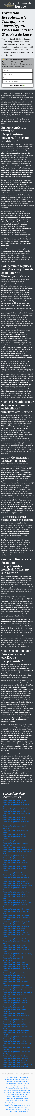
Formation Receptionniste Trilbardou (15, 939)
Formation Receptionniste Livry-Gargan (16, 883)
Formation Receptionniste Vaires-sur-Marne (17, 1022)
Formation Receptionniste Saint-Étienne (17, 1105)
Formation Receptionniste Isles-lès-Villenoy (17, 954)
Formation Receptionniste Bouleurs (14, 817)
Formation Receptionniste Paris (17, 1077)
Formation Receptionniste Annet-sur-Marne (17, 1037)
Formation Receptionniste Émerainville (16, 926)
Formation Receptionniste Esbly (13, 979)
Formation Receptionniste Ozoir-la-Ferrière (17, 858)
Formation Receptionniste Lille (17, 1096)
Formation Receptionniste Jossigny (15, 1013)
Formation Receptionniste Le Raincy (15, 811)
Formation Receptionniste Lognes (14, 956)
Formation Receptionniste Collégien (15, 998)
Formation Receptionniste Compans (15, 856)
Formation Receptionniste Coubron (14, 924)
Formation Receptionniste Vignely (14, 962)
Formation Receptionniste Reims (17, 1101)
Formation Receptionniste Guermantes (16, 1030)
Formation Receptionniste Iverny (14, 834)
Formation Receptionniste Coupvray (15, 1000)
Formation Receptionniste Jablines (14, 1024)
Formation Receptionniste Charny (14, 928)
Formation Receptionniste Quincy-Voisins (17, 892)
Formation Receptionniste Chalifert (14, 1041)
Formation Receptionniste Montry (14, 975)
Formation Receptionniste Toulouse (17, 1084)
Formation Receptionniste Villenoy (14, 875)
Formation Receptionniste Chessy (14, 1039)
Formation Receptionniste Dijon (17, 1111)
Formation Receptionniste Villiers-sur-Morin (17, 849)
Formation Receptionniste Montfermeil (16, 915)
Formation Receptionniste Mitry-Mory (15, 866)
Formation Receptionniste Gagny (14, 860)
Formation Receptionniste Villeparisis (15, 964)
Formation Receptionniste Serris (13, 1007)
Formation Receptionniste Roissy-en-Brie (16, 922)
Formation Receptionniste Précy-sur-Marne (17, 988)
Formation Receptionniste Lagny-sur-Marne (17, 1064)
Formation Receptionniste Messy (14, 945)
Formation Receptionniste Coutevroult (16, 932)
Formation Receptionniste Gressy (14, 930)
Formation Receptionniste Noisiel (14, 990)
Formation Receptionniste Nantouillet (15, 881)
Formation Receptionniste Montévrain (15, 1056)
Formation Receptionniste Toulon (17, 1107)
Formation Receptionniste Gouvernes (15, 1060)
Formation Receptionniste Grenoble (17, 1109)
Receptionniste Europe (20, 4)
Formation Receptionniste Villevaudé (15, 1003)
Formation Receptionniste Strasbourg (17, 1090)
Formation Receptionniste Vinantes (14, 800)
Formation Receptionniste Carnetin (14, 1062)
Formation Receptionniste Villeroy (14, 900)
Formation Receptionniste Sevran (14, 819)
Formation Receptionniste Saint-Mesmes (16, 909)
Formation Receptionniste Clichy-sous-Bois (17, 885)
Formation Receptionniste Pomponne (15, 1058)
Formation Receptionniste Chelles (14, 973)
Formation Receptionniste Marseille (17, 1079)
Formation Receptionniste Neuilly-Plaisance (17, 809)
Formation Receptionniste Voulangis (15, 847)
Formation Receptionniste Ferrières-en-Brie (17, 992)
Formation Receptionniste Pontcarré (15, 947)
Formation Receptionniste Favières (14, 841)
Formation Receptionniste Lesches (14, 1020)
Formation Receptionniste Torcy (13, 1005)
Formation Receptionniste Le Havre (17, 1103)
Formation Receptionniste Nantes (17, 1088)
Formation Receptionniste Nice (17, 1086)
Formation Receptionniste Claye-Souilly (16, 986)
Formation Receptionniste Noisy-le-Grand (17, 903)
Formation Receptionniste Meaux (14, 873)
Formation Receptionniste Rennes (17, 1098)
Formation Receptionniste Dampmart (15, 1066)
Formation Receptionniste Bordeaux (17, 1094)
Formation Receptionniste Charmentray (16, 966)
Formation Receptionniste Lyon (17, 1081)
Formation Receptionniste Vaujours (14, 894)
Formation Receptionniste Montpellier (17, 1092)
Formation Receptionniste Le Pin (14, 977)
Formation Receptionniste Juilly (13, 802)
